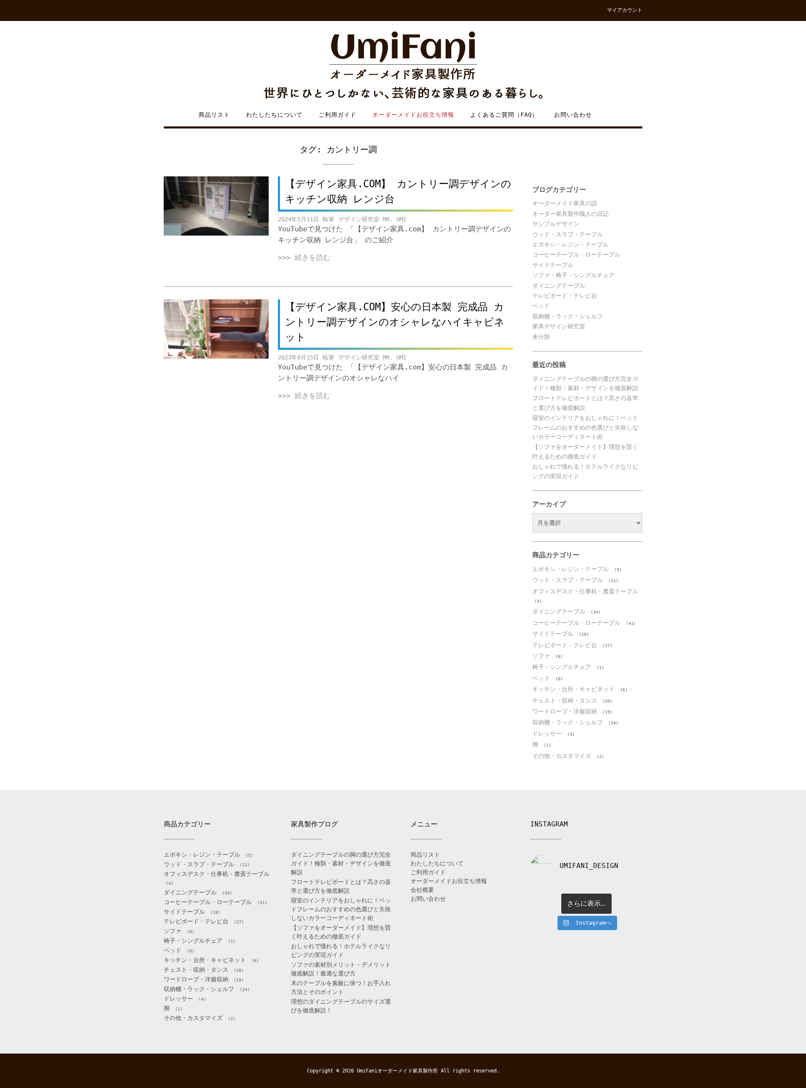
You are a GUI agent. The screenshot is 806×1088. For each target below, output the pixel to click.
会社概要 (422, 889)
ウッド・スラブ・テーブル (567, 234)
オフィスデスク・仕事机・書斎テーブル (585, 591)
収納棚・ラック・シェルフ (567, 316)
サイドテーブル (552, 265)
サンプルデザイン (555, 223)
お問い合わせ (573, 114)
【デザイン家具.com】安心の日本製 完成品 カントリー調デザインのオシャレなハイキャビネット (395, 322)
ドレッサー (547, 733)
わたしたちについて (274, 114)
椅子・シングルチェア (561, 666)
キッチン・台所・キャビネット (573, 689)
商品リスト (214, 114)
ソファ (541, 656)
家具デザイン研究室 (558, 326)
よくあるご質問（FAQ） (504, 114)
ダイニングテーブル (558, 285)
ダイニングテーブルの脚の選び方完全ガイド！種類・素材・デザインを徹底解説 (341, 863)
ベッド (541, 305)
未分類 (541, 336)
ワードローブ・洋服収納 (564, 711)
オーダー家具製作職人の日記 (570, 213)
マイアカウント (624, 10)
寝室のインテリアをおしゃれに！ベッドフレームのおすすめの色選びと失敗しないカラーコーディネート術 (585, 427)
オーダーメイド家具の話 (564, 203)
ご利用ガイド (337, 114)
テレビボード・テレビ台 (564, 295)
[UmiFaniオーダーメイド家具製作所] (403, 65)
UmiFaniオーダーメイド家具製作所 (397, 1071)
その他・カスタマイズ (561, 755)
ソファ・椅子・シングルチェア (573, 275)
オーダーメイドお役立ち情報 (413, 114)
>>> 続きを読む (304, 257)
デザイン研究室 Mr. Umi (372, 219)
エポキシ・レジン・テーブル (570, 244)
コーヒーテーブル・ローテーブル (576, 254)
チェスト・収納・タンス (564, 700)
